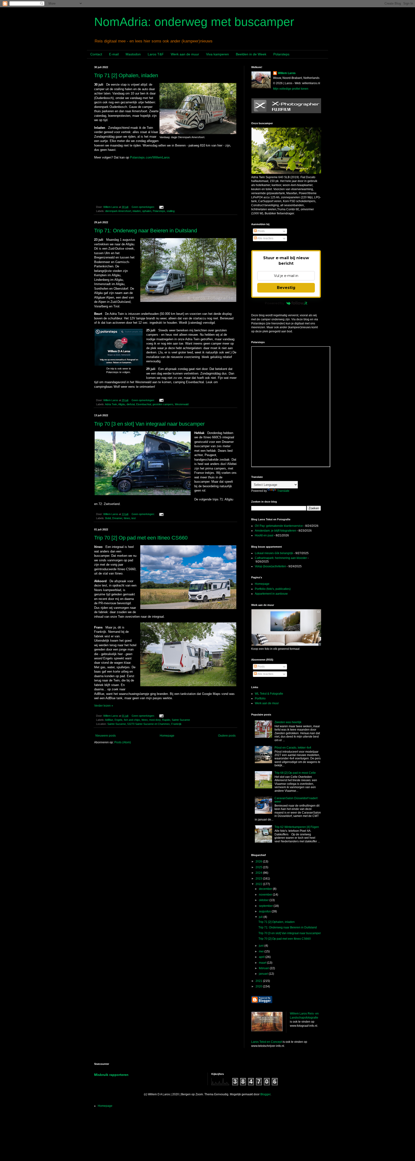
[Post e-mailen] (161, 206)
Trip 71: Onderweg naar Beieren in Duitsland (145, 231)
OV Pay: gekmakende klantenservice (279, 526)
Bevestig (286, 287)
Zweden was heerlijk (288, 722)
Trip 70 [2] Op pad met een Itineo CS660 (141, 538)
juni (261, 945)
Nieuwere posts (105, 735)
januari (264, 973)
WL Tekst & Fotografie (269, 693)
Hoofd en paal (264, 535)
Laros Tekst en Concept (266, 1042)
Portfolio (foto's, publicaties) (273, 589)
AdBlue (109, 719)
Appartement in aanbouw (271, 593)
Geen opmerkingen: (143, 206)
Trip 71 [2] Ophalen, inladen (126, 75)
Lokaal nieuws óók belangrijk (274, 553)
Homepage (167, 735)
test (133, 518)
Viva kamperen (217, 54)
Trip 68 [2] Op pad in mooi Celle (295, 772)
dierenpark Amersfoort (118, 211)
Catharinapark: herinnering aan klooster (281, 558)
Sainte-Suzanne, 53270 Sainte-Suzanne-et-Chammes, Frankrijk (144, 723)
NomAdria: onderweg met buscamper (194, 22)
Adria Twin (111, 404)
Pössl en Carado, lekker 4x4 (293, 747)
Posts (261, 231)
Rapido (166, 719)
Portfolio (260, 698)
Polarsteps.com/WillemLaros (150, 157)
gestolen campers (163, 404)
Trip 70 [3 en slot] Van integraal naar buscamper (149, 424)
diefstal (131, 404)
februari (264, 968)
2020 (259, 986)
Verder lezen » (103, 705)
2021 (259, 981)
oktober (264, 900)
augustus (265, 911)
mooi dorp (155, 719)
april (262, 957)
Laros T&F (156, 54)
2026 (259, 861)
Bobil (108, 518)
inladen (137, 211)
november (266, 894)
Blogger (265, 1094)
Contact (96, 54)
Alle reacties (265, 238)
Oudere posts (227, 735)
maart (263, 962)
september (266, 906)
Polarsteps (281, 54)
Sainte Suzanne (181, 719)
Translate (283, 491)
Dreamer (117, 518)
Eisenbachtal (143, 404)
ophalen (146, 211)
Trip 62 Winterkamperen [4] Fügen (297, 827)
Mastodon (133, 54)
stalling (171, 211)
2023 (259, 878)
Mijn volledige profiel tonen (290, 88)
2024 (259, 872)
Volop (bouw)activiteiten (270, 566)
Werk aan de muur (185, 54)
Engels (118, 719)
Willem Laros (287, 73)
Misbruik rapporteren (111, 1075)
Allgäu (121, 404)
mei (261, 951)
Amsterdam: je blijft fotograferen (275, 530)
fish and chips (132, 719)
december (266, 889)
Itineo (127, 518)
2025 (259, 867)
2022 (259, 884)
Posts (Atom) (122, 742)
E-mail (114, 54)
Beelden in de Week (251, 54)
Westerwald (182, 404)
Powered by (274, 303)
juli (261, 917)
